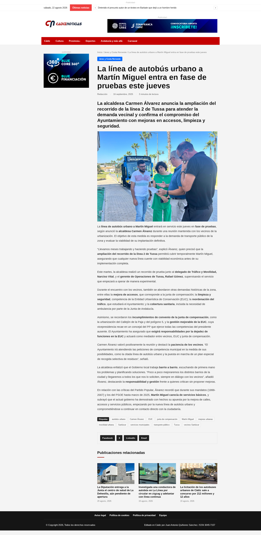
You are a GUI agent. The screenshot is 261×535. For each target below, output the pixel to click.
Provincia (74, 41)
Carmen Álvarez (137, 419)
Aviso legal (100, 515)
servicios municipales (139, 425)
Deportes (90, 41)
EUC (150, 419)
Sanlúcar (122, 425)
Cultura (59, 41)
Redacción (102, 94)
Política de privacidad (144, 515)
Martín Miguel (188, 419)
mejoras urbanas (205, 419)
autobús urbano (118, 419)
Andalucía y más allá (111, 41)
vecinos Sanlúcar (191, 425)
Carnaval (132, 41)
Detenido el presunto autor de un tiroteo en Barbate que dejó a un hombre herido (137, 7)
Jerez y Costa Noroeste (115, 52)
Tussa (176, 425)
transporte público (161, 425)
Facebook (107, 438)
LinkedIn (130, 438)
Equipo (163, 515)
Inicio (99, 52)
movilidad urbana (106, 425)
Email (144, 438)
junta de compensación (167, 419)
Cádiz (47, 41)
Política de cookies (119, 515)
